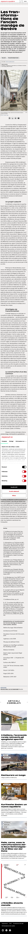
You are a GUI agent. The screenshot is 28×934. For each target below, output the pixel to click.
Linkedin (6, 930)
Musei (5, 827)
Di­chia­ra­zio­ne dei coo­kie (8, 926)
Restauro (7, 757)
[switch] (24, 471)
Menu (25, 1)
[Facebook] (9, 118)
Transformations (13, 58)
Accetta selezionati (14, 491)
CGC (10, 923)
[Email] (15, 118)
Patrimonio (7, 822)
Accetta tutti (14, 487)
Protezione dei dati (18, 923)
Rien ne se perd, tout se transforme (9, 689)
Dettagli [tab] (11, 441)
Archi (5, 755)
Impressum (5, 923)
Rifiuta (14, 495)
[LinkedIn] (12, 118)
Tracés (4, 58)
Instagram (10, 930)
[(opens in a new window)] (18, 118)
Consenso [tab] (4, 441)
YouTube (3, 930)
